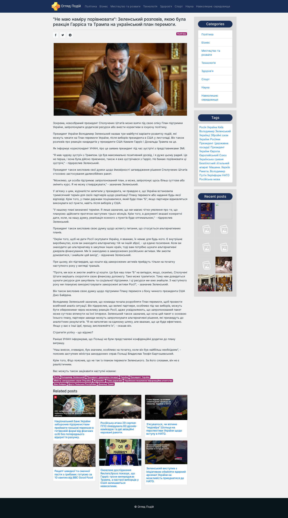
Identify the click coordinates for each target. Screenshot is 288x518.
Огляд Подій (70, 6)
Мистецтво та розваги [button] (125, 6)
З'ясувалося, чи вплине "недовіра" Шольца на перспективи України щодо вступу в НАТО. (164, 429)
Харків (225, 167)
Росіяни (215, 139)
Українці (204, 135)
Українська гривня (211, 159)
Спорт (206, 79)
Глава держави (114, 380)
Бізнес (206, 42)
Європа (215, 151)
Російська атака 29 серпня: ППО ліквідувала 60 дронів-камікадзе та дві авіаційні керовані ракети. (118, 427)
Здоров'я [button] (166, 6)
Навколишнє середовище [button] (213, 6)
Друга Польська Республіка (82, 384)
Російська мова (209, 179)
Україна (212, 127)
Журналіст (99, 380)
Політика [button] (91, 6)
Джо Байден (60, 384)
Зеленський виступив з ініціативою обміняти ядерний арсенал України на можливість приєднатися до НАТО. (166, 475)
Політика (208, 34)
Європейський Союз (212, 155)
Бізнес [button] (104, 6)
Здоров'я (208, 71)
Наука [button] (190, 6)
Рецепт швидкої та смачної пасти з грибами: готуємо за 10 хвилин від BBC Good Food (73, 474)
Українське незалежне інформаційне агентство (148, 380)
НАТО (226, 175)
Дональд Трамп (106, 384)
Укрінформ (214, 175)
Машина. (214, 167)
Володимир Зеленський (215, 131)
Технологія (209, 62)
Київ (220, 127)
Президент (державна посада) (102, 377)
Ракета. (204, 171)
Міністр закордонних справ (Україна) (73, 380)
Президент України (140, 377)
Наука (206, 87)
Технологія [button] (150, 6)
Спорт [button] (179, 6)
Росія (202, 127)
